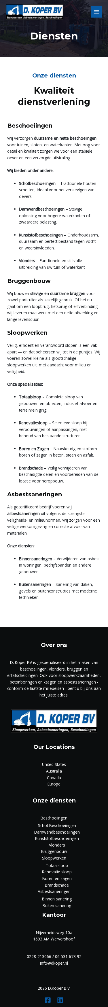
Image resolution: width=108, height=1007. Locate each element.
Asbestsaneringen (54, 891)
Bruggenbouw (54, 851)
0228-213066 (39, 956)
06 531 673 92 (68, 956)
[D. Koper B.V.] (34, 12)
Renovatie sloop (57, 871)
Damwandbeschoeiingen (57, 832)
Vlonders (57, 845)
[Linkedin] (60, 1000)
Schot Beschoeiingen (57, 825)
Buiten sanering (57, 905)
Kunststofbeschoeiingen (57, 838)
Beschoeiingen (54, 818)
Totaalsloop (57, 865)
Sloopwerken (54, 858)
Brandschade (57, 885)
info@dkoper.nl (54, 963)
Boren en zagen (57, 878)
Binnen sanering (57, 899)
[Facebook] (48, 1000)
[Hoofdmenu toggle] (97, 12)
